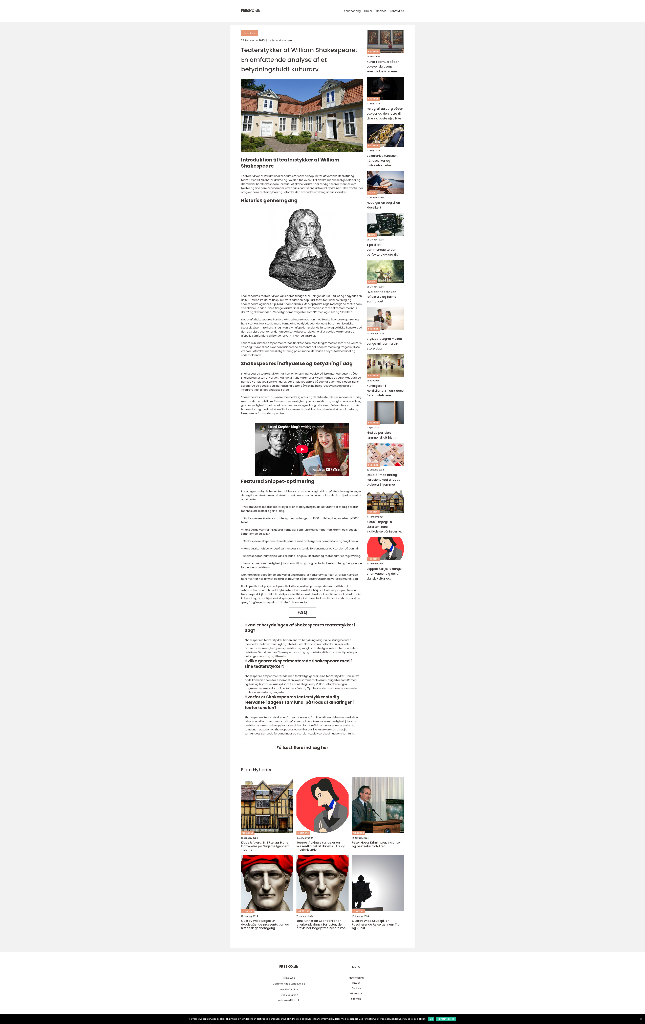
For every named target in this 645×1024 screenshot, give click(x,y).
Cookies (381, 11)
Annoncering (352, 11)
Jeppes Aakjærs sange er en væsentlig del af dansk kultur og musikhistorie (384, 574)
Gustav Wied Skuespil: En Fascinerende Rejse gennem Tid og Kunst (375, 924)
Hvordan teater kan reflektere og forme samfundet (381, 296)
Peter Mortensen (282, 40)
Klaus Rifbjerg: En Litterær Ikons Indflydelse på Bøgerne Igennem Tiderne (384, 527)
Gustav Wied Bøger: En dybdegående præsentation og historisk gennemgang (265, 924)
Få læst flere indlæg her (302, 747)
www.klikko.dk (291, 1000)
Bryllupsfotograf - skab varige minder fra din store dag (384, 344)
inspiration (373, 51)
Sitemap (356, 998)
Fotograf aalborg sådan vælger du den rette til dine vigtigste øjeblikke (385, 113)
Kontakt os (397, 11)
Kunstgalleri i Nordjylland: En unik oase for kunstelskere (385, 390)
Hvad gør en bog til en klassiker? (383, 205)
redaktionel (249, 33)
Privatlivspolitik (446, 1018)
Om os (368, 11)
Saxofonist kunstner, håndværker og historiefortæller (382, 160)
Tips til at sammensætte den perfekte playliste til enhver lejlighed (382, 250)
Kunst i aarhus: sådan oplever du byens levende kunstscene (383, 66)
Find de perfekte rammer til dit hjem (381, 435)
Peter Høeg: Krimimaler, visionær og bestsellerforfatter (376, 844)
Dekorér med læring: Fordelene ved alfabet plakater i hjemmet (383, 480)
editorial (372, 192)
